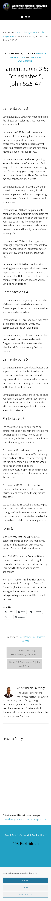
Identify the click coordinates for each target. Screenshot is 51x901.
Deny (25, 887)
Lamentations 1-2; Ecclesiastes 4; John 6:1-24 (24, 652)
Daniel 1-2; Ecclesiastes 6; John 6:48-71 (24, 664)
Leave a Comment (29, 59)
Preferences (25, 894)
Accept (25, 880)
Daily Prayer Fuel (27, 637)
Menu (27, 16)
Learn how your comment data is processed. (25, 819)
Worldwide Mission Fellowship (26, 7)
